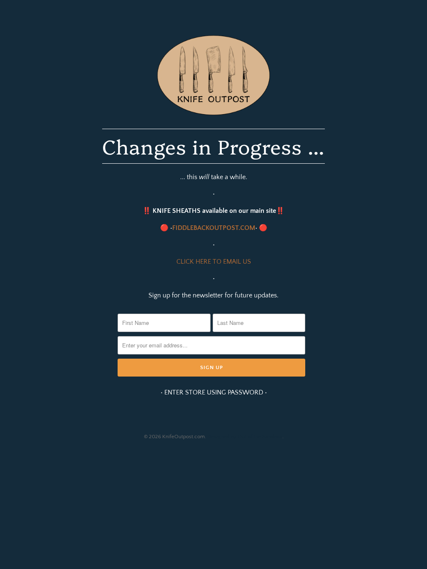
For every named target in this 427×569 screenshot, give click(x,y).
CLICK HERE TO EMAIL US (213, 261)
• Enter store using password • (214, 392)
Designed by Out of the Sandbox (244, 436)
